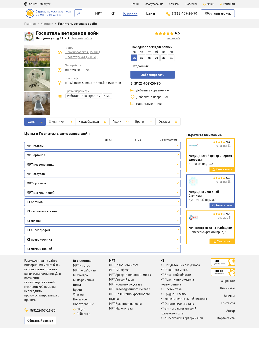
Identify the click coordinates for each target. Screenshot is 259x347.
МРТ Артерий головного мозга (130, 275)
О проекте (228, 281)
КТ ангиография (38, 230)
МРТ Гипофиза (119, 270)
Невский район (81, 38)
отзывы (173, 38)
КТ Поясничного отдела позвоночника (177, 281)
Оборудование (83, 304)
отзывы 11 (223, 145)
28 (149, 58)
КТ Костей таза (171, 289)
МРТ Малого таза (121, 308)
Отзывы (164, 121)
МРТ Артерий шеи (121, 279)
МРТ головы (35, 146)
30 (163, 58)
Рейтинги (83, 314)
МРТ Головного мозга (124, 265)
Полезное (80, 299)
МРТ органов (36, 155)
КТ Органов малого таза (177, 304)
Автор (230, 311)
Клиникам (227, 288)
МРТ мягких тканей (41, 192)
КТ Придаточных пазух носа (180, 265)
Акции (81, 309)
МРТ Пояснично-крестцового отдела (129, 296)
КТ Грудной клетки (173, 294)
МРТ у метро (81, 265)
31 (171, 58)
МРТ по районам (84, 270)
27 (141, 58)
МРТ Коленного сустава (125, 284)
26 (134, 58)
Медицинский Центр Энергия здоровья (210, 157)
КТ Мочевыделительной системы (183, 299)
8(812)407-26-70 (184, 13)
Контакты (228, 303)
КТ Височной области (175, 275)
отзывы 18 (223, 181)
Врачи (77, 290)
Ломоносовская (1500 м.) (82, 52)
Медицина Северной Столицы (204, 193)
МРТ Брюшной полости (125, 304)
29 (156, 58)
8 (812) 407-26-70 (145, 83)
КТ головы (34, 221)
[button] (98, 13)
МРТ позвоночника (40, 164)
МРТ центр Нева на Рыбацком (210, 228)
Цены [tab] (31, 121)
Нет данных (140, 66)
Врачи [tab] (139, 121)
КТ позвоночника (39, 239)
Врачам (229, 296)
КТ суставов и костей (42, 211)
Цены (77, 285)
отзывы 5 (224, 217)
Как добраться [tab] (88, 121)
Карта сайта (226, 318)
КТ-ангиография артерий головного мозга (178, 310)
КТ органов (35, 202)
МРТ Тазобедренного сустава (129, 289)
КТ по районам (83, 280)
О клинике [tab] (56, 121)
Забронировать (152, 75)
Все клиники (82, 261)
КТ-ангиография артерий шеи (181, 318)
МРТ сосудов (36, 174)
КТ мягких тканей (39, 249)
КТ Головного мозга (174, 270)
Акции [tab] (117, 121)
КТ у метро (80, 275)
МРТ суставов (36, 183)
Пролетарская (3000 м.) (81, 57)
